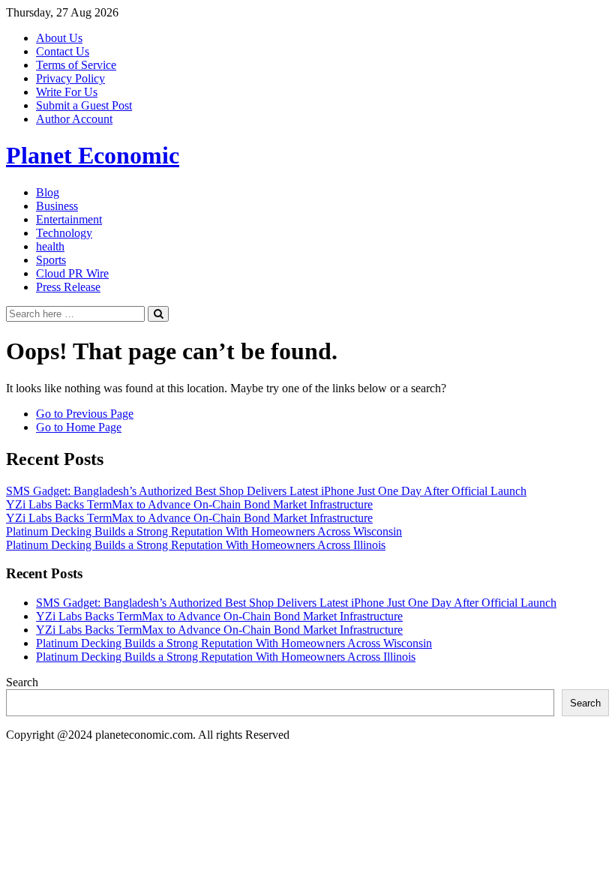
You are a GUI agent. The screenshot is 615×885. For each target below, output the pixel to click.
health (50, 246)
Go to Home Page (79, 427)
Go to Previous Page (85, 413)
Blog (47, 192)
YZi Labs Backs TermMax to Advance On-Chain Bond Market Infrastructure (189, 504)
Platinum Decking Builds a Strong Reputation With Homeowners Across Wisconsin (204, 531)
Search (22, 682)
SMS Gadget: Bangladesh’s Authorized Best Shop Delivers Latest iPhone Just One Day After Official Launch (266, 490)
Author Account (74, 118)
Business (57, 206)
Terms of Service (76, 64)
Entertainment (69, 219)
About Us (59, 38)
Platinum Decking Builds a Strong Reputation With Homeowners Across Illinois (196, 544)
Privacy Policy (70, 78)
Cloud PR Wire (72, 273)
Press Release (68, 286)
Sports (51, 260)
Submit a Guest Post (84, 105)
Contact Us (62, 51)
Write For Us (67, 92)
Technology (64, 232)
